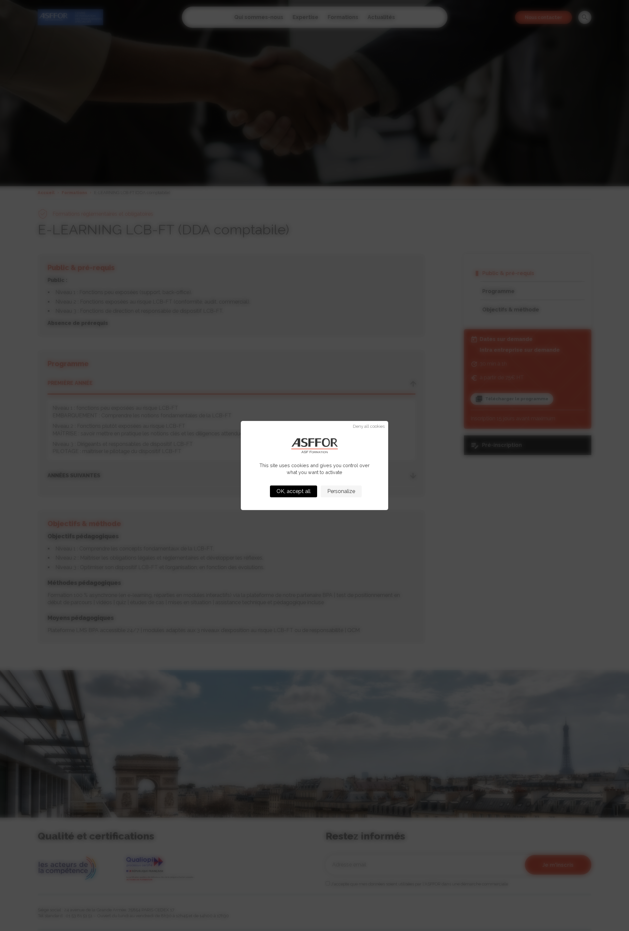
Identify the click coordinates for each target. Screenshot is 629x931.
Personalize (341, 491)
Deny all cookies (369, 427)
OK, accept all (293, 491)
